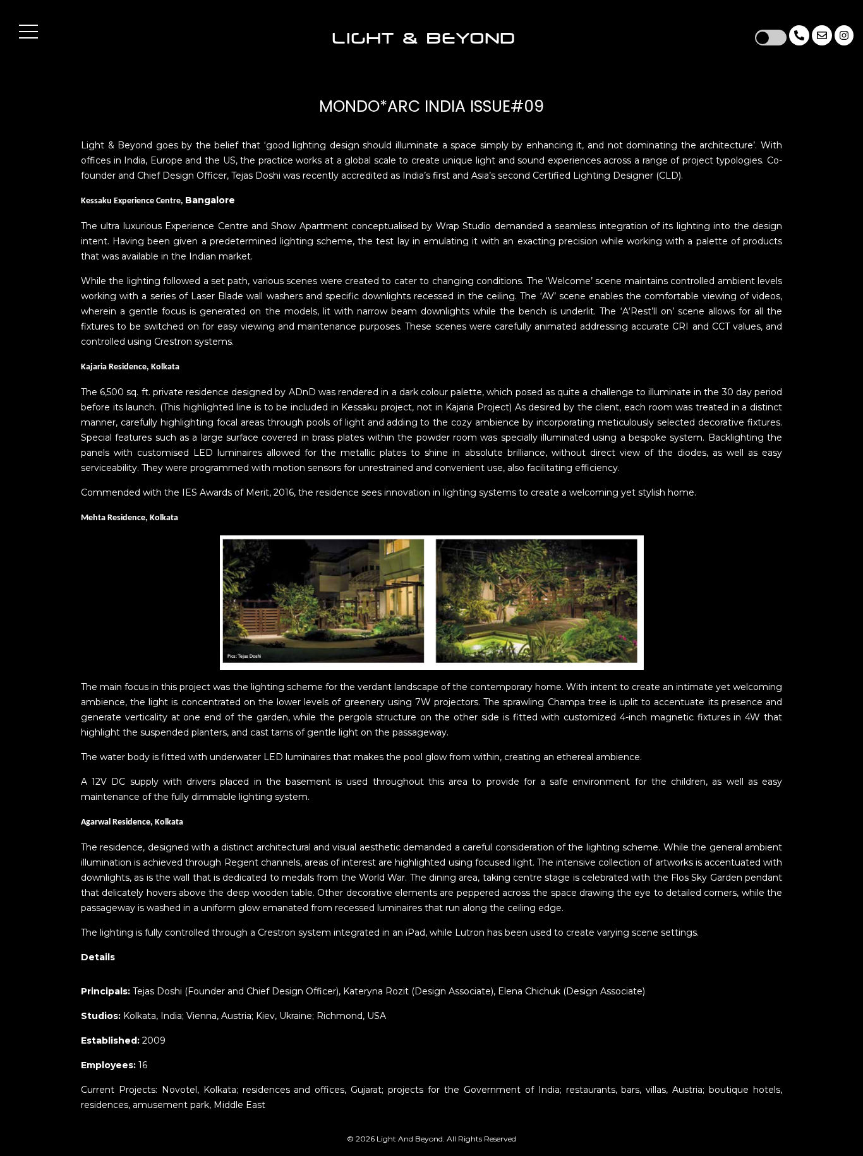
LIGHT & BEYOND (424, 38)
